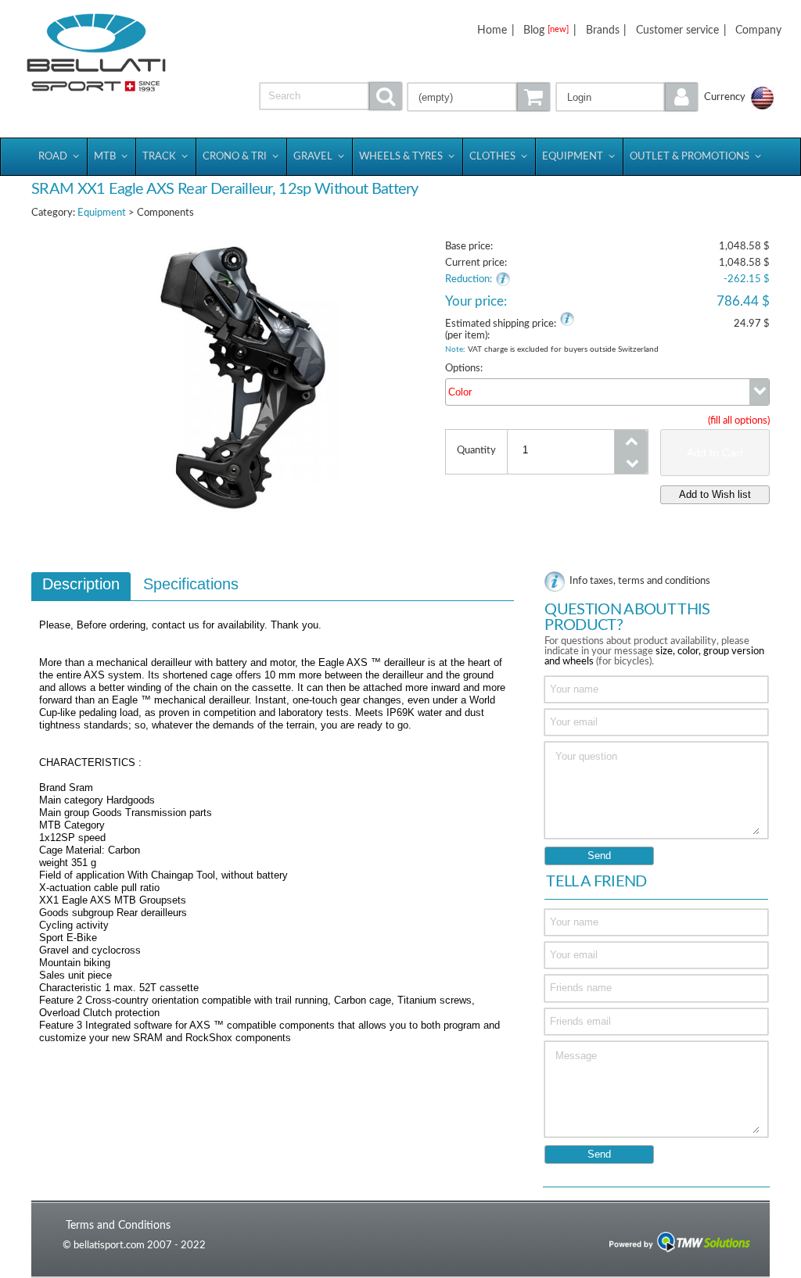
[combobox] (607, 392)
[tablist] (272, 815)
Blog (546, 30)
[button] (627, 97)
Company (758, 30)
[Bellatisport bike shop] (96, 53)
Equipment (101, 213)
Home (492, 30)
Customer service (677, 30)
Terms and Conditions (118, 1225)
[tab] (81, 586)
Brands (603, 30)
